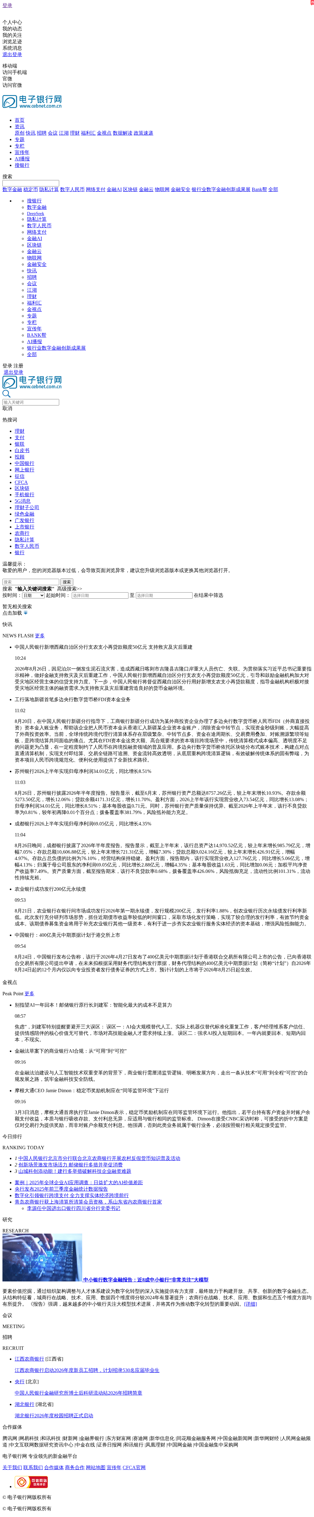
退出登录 (12, 54)
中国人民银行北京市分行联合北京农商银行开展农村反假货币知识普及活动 (99, 1158)
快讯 (31, 133)
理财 (75, 133)
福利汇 (88, 133)
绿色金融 (24, 514)
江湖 (64, 133)
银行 (20, 552)
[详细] (250, 1304)
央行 (20, 1381)
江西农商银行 (29, 1358)
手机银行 (24, 494)
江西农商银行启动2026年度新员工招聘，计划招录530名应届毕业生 (87, 1370)
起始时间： (58, 595)
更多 (40, 635)
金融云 (146, 189)
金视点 (104, 133)
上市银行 (24, 526)
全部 (273, 189)
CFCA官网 (134, 1467)
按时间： (12, 595)
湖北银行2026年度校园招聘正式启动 (54, 1415)
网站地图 (95, 1467)
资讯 (20, 126)
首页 (20, 120)
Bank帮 (259, 189)
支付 (20, 437)
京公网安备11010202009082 (133, 1497)
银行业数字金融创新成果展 (221, 189)
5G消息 (23, 501)
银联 (20, 444)
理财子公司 (27, 507)
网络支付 (95, 189)
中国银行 (24, 463)
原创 (20, 133)
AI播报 (22, 158)
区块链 (130, 189)
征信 (20, 476)
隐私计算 (49, 189)
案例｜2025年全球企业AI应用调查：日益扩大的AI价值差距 (79, 1182)
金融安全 (180, 189)
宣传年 (22, 152)
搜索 (7, 176)
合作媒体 (54, 1467)
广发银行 (24, 520)
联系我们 (33, 1467)
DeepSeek (35, 213)
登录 (7, 5)
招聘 (42, 133)
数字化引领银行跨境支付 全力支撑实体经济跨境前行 (72, 1195)
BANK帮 (36, 335)
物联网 (162, 189)
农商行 (22, 533)
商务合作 (75, 1467)
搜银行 (22, 165)
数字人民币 (72, 189)
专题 (20, 139)
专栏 (20, 145)
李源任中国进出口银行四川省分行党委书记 (73, 1208)
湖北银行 (24, 1404)
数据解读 (122, 133)
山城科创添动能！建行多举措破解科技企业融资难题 (74, 1171)
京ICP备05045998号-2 (76, 1497)
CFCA (21, 482)
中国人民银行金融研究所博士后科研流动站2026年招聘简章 (78, 1393)
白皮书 (22, 450)
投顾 (20, 456)
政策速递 (143, 133)
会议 (53, 133)
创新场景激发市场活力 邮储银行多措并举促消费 (70, 1164)
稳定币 (30, 189)
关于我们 (12, 1467)
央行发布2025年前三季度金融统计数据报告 (61, 1189)
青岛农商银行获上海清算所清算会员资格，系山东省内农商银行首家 (88, 1201)
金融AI (114, 189)
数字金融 (12, 189)
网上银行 (24, 469)
